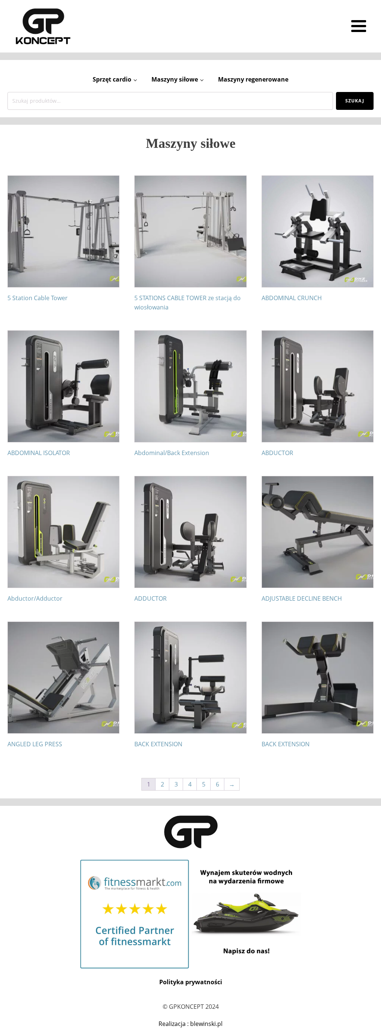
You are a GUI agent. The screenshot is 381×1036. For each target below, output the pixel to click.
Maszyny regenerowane (253, 79)
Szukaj (354, 101)
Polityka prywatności (190, 982)
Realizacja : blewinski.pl (190, 1024)
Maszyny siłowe (174, 79)
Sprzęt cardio (112, 79)
